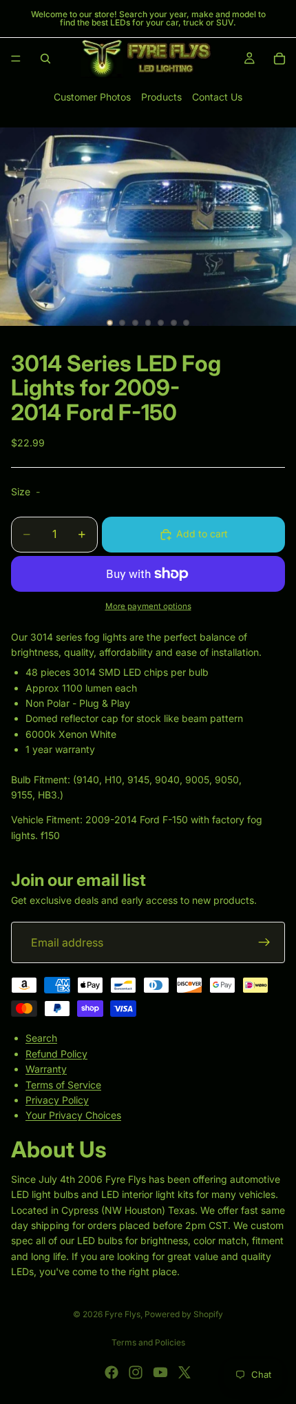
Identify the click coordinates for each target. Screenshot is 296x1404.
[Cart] (279, 58)
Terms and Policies (148, 1342)
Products (161, 97)
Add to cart (202, 533)
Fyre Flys (122, 1314)
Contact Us (217, 97)
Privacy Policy (57, 1100)
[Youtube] (160, 1372)
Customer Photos (92, 97)
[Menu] (16, 58)
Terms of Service (63, 1084)
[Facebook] (111, 1372)
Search (41, 1038)
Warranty (46, 1069)
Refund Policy (56, 1053)
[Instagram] (135, 1372)
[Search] (45, 58)
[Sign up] (264, 942)
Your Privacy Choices (73, 1115)
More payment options (148, 606)
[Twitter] (184, 1372)
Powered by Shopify (184, 1314)
